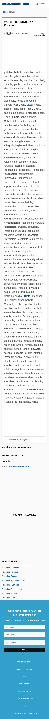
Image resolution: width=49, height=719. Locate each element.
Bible (27, 295)
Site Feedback (24, 684)
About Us (28, 669)
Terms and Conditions (24, 698)
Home (19, 669)
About (19, 467)
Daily (24, 706)
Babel (30, 104)
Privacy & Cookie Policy (24, 691)
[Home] (15, 3)
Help (24, 676)
